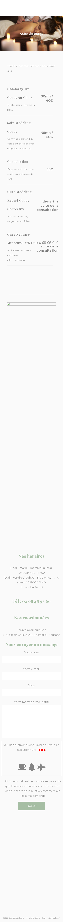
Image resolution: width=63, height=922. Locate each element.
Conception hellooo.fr (51, 918)
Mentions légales (33, 918)
